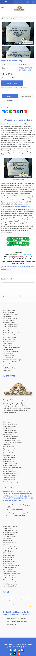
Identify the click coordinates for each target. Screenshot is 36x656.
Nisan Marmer (7, 538)
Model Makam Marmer (10, 426)
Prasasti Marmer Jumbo (10, 331)
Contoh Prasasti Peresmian (11, 347)
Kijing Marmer (7, 553)
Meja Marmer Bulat (9, 479)
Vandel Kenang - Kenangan (11, 482)
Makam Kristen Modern (10, 586)
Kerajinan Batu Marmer (10, 453)
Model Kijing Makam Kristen (11, 440)
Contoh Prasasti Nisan (10, 463)
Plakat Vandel (7, 316)
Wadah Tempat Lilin (9, 457)
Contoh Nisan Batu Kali (10, 530)
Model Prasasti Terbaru (10, 465)
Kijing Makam (7, 422)
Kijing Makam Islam (9, 310)
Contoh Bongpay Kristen (10, 324)
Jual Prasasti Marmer (9, 543)
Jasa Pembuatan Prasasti (10, 473)
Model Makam (7, 444)
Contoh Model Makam (9, 567)
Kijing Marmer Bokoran (10, 424)
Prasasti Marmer (8, 469)
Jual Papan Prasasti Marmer (10, 266)
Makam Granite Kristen (10, 318)
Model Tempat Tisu (8, 461)
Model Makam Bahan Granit (11, 573)
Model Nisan (7, 370)
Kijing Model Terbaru (9, 438)
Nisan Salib (6, 545)
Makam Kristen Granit (9, 582)
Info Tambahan (26, 96)
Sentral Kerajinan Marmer (24, 206)
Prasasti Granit (7, 540)
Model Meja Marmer (9, 477)
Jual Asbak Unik (7, 434)
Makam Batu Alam (8, 576)
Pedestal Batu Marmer (10, 366)
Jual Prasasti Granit (9, 547)
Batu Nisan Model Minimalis (11, 362)
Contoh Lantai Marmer (10, 430)
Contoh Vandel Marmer (10, 326)
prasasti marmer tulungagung (18, 268)
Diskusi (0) (10, 100)
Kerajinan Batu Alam (9, 459)
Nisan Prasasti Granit (9, 571)
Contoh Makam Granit (9, 339)
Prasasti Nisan (7, 343)
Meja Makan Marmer (9, 475)
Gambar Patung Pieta (9, 451)
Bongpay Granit (8, 559)
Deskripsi (10, 96)
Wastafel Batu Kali (8, 320)
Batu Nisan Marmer (9, 312)
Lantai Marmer (7, 428)
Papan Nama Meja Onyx (10, 449)
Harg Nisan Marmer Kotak (11, 584)
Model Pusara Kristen (9, 368)
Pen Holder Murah (8, 446)
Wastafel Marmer (8, 349)
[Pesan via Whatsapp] (22, 2)
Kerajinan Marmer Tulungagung (12, 360)
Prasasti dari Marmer (9, 471)
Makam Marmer (7, 345)
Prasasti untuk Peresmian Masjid (13, 467)
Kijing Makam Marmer (9, 337)
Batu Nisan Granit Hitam (10, 532)
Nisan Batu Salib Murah (10, 549)
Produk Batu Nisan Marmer (11, 565)
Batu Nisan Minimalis (9, 335)
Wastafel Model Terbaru (10, 436)
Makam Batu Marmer (9, 364)
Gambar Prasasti (8, 357)
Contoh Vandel (7, 528)
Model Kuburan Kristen (10, 561)
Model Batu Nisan (8, 534)
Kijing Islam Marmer (9, 341)
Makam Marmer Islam (9, 329)
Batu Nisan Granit (8, 557)
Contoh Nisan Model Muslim (11, 333)
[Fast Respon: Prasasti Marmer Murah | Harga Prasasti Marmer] (10, 296)
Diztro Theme (10, 648)
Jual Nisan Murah (8, 569)
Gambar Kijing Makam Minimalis (12, 442)
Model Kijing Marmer (9, 551)
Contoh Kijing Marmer (9, 578)
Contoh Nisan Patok (9, 555)
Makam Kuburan (8, 353)
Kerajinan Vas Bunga (9, 455)
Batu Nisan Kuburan (9, 563)
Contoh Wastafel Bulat (10, 432)
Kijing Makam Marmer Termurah (12, 580)
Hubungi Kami (13, 83)
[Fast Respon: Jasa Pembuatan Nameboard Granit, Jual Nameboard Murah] (26, 296)
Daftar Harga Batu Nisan (10, 314)
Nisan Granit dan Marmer (10, 351)
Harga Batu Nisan (8, 355)
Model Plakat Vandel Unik (11, 526)
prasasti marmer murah (24, 266)
